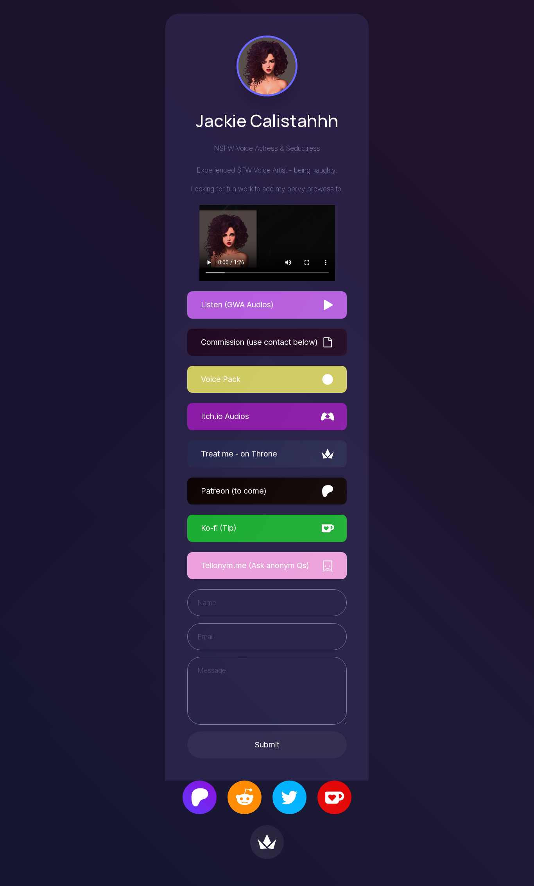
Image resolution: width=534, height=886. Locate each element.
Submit (267, 744)
